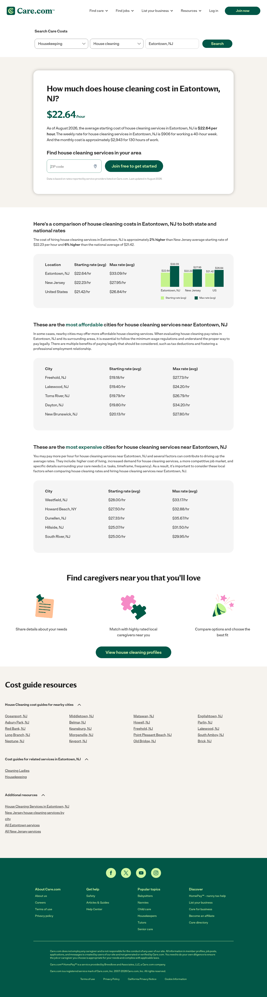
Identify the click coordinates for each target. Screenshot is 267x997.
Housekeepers (147, 916)
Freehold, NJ (55, 377)
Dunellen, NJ (55, 518)
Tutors (142, 922)
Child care (144, 909)
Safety (90, 896)
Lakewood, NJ (57, 386)
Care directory (198, 922)
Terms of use (43, 909)
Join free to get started (134, 166)
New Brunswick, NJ (61, 414)
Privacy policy (44, 916)
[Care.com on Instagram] (156, 873)
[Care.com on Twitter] (126, 873)
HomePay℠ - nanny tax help (207, 896)
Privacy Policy (111, 979)
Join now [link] (242, 11)
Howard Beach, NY (61, 509)
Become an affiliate (201, 916)
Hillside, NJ (54, 527)
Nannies (143, 902)
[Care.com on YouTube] (141, 873)
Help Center (94, 909)
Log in (213, 11)
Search (217, 43)
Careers (40, 902)
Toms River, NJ (57, 396)
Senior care (145, 929)
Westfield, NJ (56, 500)
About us (41, 896)
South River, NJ (57, 536)
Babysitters (145, 896)
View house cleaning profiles (133, 652)
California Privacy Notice (142, 979)
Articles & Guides (97, 902)
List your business (201, 902)
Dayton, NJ (54, 405)
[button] (43, 705)
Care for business (200, 909)
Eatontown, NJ (57, 273)
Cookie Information (176, 979)
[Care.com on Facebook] (111, 873)
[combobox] (172, 44)
